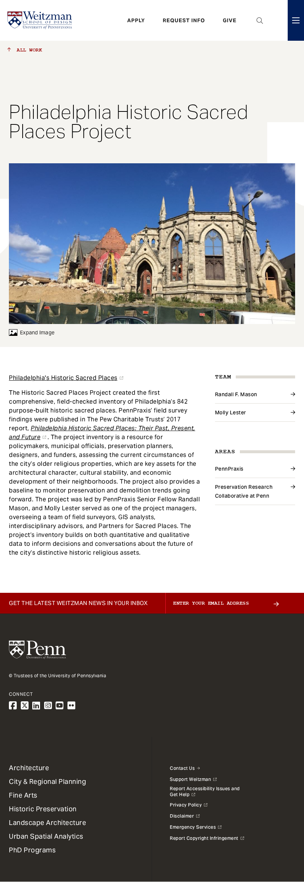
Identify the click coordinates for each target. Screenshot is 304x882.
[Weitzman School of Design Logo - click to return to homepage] (39, 20)
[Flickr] (71, 705)
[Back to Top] (278, 836)
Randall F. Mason (236, 394)
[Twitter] (25, 705)
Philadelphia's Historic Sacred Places (63, 378)
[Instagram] (48, 705)
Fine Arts (23, 795)
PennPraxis (229, 468)
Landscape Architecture (47, 822)
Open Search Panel (259, 20)
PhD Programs (32, 850)
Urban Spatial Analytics (46, 836)
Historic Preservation (43, 809)
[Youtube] (60, 705)
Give (230, 20)
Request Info (184, 20)
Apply (136, 20)
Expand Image (37, 332)
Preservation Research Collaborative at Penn (244, 491)
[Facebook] (13, 705)
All (28, 50)
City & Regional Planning (47, 781)
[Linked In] (36, 705)
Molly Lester (230, 412)
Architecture (29, 768)
